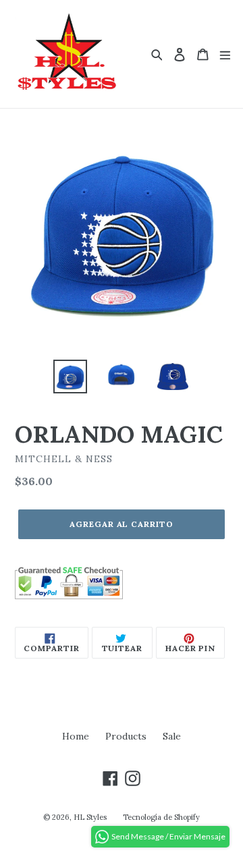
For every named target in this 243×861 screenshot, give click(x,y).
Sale (172, 736)
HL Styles (90, 817)
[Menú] (225, 54)
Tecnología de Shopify (161, 817)
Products (125, 736)
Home (75, 736)
